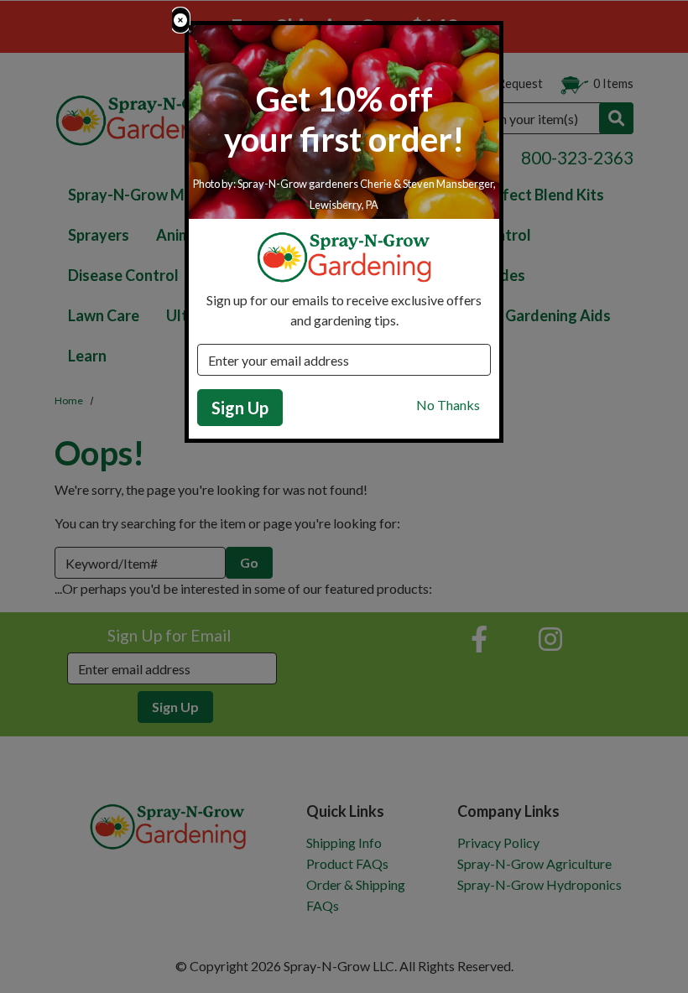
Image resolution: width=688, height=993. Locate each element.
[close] (180, 20)
